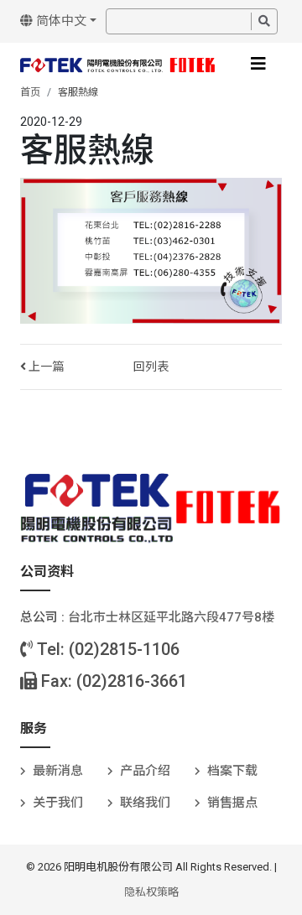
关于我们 (58, 802)
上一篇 (45, 366)
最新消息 (58, 770)
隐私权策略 (151, 892)
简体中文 (59, 21)
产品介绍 (145, 770)
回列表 (151, 366)
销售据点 (232, 802)
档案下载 (232, 770)
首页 (30, 92)
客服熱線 (78, 92)
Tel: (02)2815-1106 (106, 649)
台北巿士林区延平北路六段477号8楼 (171, 617)
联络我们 (145, 802)
